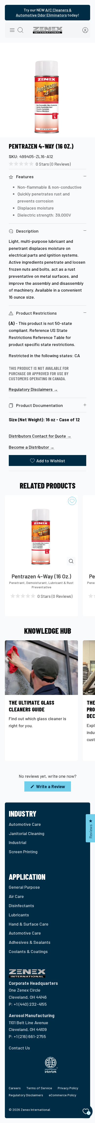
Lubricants (19, 914)
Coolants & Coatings (28, 951)
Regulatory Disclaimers (26, 1095)
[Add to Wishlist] (72, 501)
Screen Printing (23, 851)
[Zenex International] (47, 30)
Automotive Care (25, 824)
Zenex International (35, 1109)
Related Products (48, 485)
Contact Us (19, 1047)
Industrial (17, 842)
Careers (15, 1088)
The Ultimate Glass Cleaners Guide (31, 706)
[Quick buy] (71, 561)
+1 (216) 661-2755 (30, 1036)
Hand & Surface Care (28, 924)
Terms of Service (39, 1088)
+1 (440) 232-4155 (30, 1004)
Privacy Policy (68, 1088)
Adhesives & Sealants (29, 942)
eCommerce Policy (62, 1095)
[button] (40, 164)
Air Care (16, 896)
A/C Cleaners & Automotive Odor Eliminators (44, 12)
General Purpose (24, 887)
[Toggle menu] (12, 30)
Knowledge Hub (47, 630)
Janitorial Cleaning (26, 833)
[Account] (82, 30)
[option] (47, 90)
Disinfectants (21, 905)
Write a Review (53, 788)
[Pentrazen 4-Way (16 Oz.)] (41, 531)
